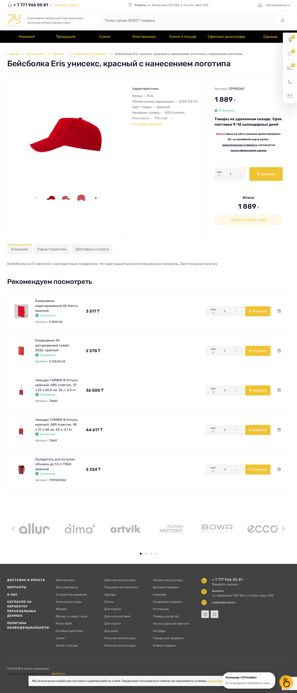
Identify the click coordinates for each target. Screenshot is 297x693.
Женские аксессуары (120, 645)
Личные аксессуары (167, 580)
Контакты (16, 587)
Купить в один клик (248, 220)
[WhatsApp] (214, 614)
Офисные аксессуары (120, 580)
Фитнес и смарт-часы (71, 616)
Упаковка (159, 594)
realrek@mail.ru (223, 602)
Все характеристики (147, 124)
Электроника (65, 580)
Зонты (108, 601)
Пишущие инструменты (121, 587)
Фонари (61, 609)
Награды (159, 631)
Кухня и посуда (67, 645)
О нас (12, 594)
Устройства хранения (71, 594)
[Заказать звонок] (290, 82)
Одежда (110, 594)
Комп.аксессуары (68, 601)
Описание (19, 249)
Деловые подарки (166, 587)
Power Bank (64, 623)
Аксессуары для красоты (171, 623)
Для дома (111, 631)
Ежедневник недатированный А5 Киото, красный (56, 306)
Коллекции (161, 609)
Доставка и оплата (92, 249)
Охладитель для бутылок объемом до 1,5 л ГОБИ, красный (55, 464)
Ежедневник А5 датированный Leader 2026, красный (52, 345)
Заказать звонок (66, 5)
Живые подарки (164, 645)
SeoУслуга (58, 673)
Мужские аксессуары (120, 638)
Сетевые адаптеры (69, 631)
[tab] (140, 553)
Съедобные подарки (167, 601)
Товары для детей (166, 616)
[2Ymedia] (13, 20)
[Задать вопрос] (290, 96)
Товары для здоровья (168, 638)
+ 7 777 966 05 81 (30, 4)
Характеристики (52, 249)
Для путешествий (117, 616)
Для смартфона (67, 587)
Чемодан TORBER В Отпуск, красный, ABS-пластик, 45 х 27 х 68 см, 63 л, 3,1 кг (56, 424)
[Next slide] (283, 528)
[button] (290, 40)
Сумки (60, 638)
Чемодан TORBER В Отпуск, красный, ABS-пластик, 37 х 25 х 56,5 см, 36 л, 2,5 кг (56, 385)
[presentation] (37, 198)
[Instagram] (205, 614)
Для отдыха (112, 609)
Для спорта (112, 623)
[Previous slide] (13, 528)
